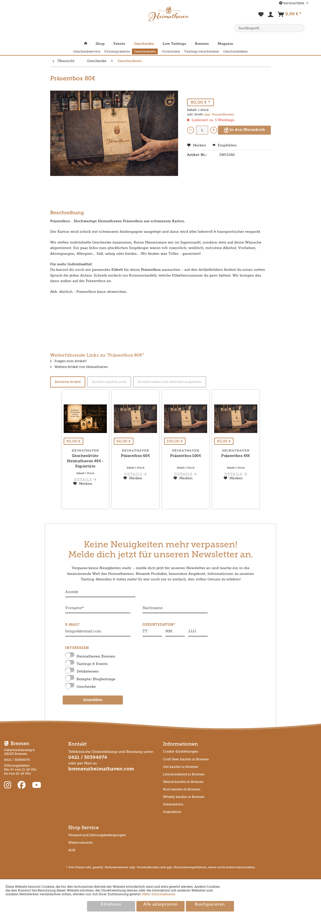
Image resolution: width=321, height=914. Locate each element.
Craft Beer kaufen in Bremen (186, 759)
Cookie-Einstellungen (180, 751)
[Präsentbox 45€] (235, 419)
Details (83, 480)
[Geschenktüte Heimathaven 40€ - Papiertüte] (85, 419)
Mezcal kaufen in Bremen (183, 782)
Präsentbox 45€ (235, 456)
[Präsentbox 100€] (185, 419)
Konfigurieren (210, 904)
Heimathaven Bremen (95, 656)
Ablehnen (111, 904)
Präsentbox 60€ (135, 456)
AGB (71, 850)
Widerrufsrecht (80, 842)
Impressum (172, 812)
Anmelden (92, 700)
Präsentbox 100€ (185, 456)
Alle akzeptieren (160, 904)
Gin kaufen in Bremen (180, 767)
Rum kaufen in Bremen (181, 789)
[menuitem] (261, 17)
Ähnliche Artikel (68, 382)
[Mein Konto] (270, 16)
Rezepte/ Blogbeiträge (95, 679)
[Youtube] (36, 785)
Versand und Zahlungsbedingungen (97, 835)
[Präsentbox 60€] (135, 419)
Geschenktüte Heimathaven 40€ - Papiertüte (85, 461)
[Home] (88, 44)
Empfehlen (227, 145)
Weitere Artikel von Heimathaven (81, 367)
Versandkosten (148, 867)
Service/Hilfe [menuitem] (293, 3)
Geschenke (86, 686)
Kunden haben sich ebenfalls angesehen (170, 382)
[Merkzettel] (261, 17)
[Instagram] (8, 785)
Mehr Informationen (158, 894)
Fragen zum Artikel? (70, 361)
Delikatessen (87, 671)
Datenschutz (173, 804)
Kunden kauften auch (109, 382)
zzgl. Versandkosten (219, 114)
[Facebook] (23, 785)
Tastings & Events (92, 664)
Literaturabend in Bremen (184, 774)
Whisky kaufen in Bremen (184, 797)
